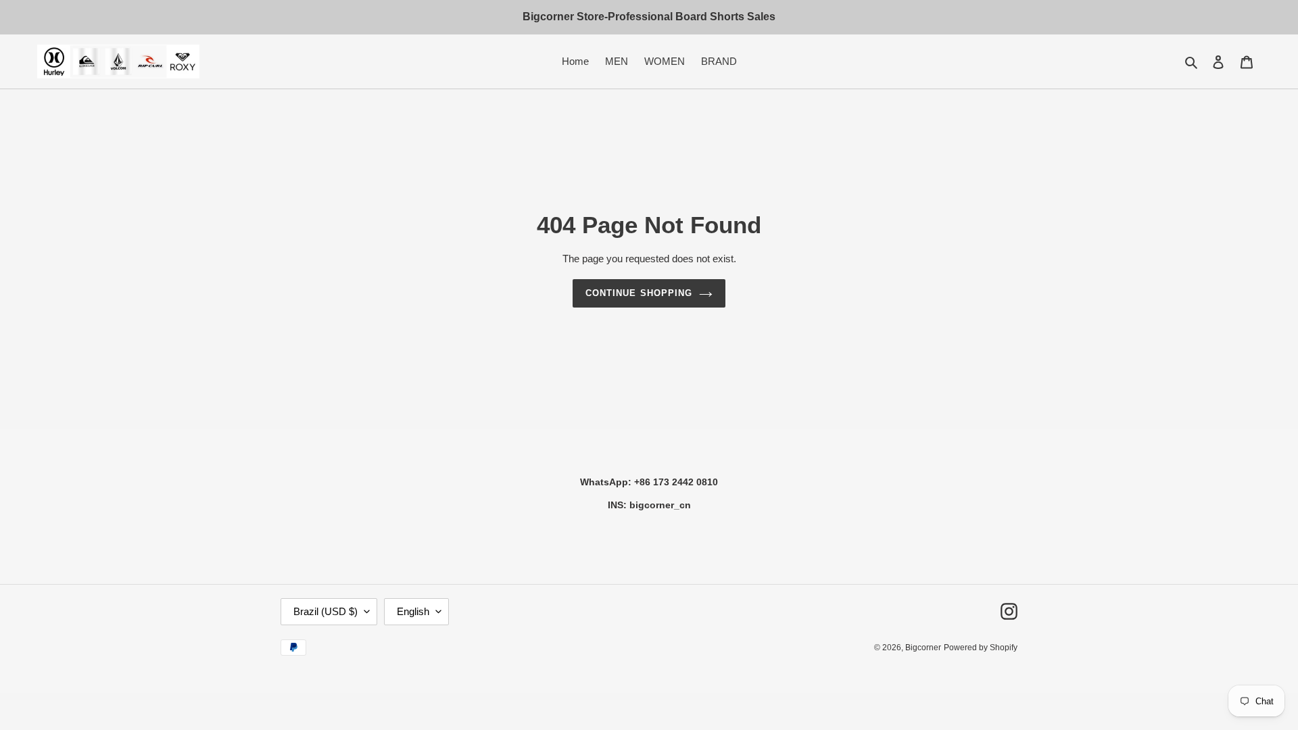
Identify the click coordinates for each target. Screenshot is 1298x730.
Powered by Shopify (980, 647)
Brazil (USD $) (325, 611)
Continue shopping (638, 293)
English (413, 611)
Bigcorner (923, 647)
